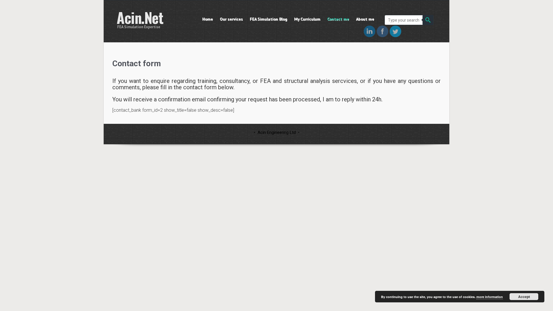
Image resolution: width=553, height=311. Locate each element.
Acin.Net (140, 17)
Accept (524, 296)
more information (489, 297)
